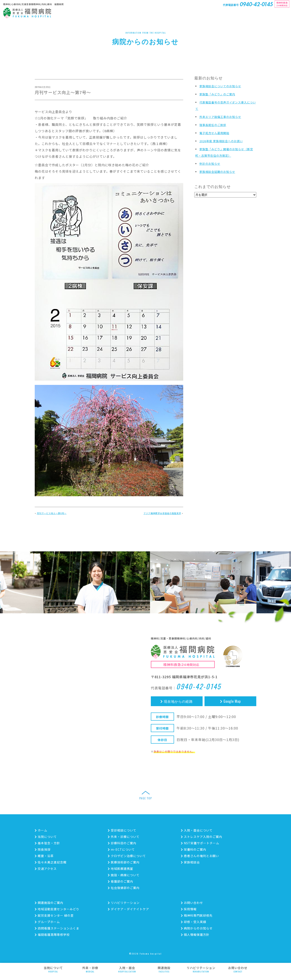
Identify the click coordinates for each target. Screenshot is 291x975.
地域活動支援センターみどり (58, 909)
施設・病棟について (125, 875)
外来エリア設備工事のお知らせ (220, 117)
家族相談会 (191, 862)
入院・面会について (198, 830)
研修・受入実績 (194, 922)
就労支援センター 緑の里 (55, 915)
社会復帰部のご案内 (125, 888)
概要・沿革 (45, 856)
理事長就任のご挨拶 (212, 125)
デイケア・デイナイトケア (129, 909)
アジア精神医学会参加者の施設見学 (162, 513)
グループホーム (48, 922)
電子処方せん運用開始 (214, 133)
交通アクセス (47, 868)
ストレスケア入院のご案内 (202, 836)
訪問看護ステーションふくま (58, 928)
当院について (53, 969)
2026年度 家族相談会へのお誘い (221, 141)
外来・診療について (125, 836)
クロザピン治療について (128, 856)
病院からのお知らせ (198, 928)
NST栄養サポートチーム (201, 843)
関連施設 (164, 969)
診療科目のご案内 (123, 843)
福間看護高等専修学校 (53, 934)
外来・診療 (90, 969)
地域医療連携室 (121, 868)
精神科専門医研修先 (198, 915)
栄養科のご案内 (194, 849)
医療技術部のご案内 (125, 862)
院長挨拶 (43, 849)
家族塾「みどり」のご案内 (217, 94)
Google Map (231, 701)
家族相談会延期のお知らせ (217, 172)
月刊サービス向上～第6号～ (51, 513)
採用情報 (190, 909)
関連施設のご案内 (50, 902)
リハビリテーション (201, 969)
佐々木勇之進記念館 (51, 862)
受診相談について (123, 830)
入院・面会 (127, 969)
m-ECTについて (122, 849)
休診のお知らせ (209, 164)
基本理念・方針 (48, 843)
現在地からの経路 (178, 701)
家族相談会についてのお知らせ (220, 86)
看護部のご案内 (121, 881)
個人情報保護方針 (196, 934)
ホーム (42, 830)
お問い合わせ (237, 969)
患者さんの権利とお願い (201, 856)
